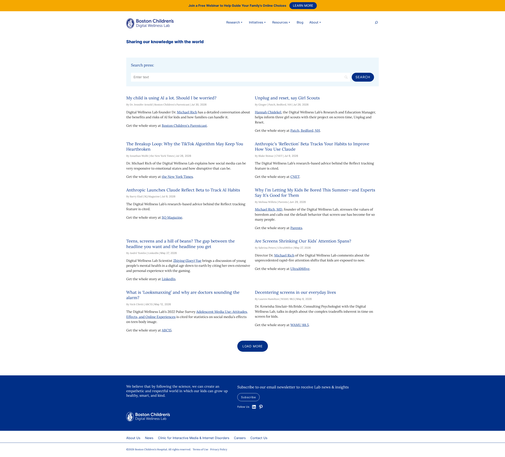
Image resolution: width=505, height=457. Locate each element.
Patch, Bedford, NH (305, 130)
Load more (252, 346)
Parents (296, 228)
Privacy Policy (218, 449)
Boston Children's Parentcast (184, 125)
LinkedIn (168, 279)
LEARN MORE (303, 5)
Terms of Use (200, 449)
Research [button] (233, 22)
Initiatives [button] (256, 22)
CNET (294, 176)
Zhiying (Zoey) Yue (187, 260)
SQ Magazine (172, 217)
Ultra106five (300, 269)
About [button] (313, 22)
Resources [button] (280, 22)
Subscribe (248, 397)
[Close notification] (498, 5)
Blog (300, 22)
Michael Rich (187, 112)
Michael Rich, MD (268, 209)
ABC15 (166, 330)
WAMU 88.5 (299, 325)
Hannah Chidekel (268, 112)
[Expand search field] (376, 23)
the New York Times (177, 176)
